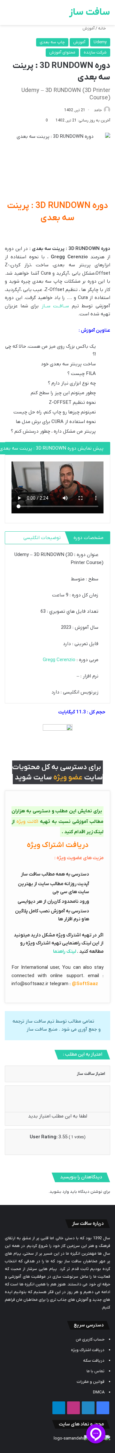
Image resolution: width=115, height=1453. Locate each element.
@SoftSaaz (85, 984)
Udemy (100, 42)
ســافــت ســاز (57, 306)
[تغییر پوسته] (19, 15)
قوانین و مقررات (90, 1381)
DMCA (98, 1392)
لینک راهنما (64, 951)
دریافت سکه (93, 1360)
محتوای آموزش (62, 52)
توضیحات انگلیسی (42, 538)
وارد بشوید (59, 1191)
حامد (98, 110)
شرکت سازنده (95, 52)
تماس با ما (95, 1371)
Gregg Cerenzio (60, 660)
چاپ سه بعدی (52, 42)
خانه (102, 28)
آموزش (88, 28)
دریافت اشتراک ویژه (87, 1350)
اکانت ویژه (27, 821)
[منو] (8, 15)
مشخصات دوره (88, 538)
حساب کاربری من (90, 1339)
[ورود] (30, 15)
